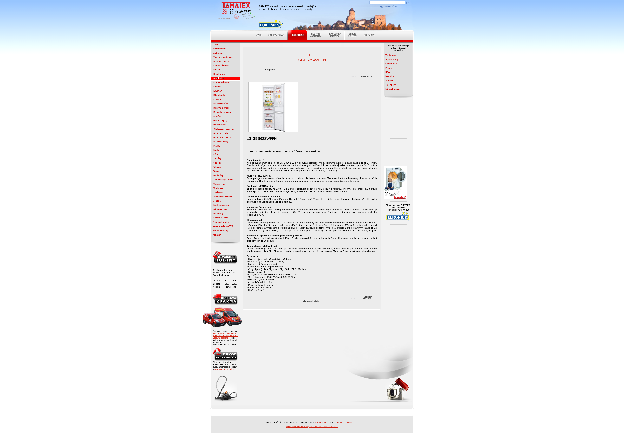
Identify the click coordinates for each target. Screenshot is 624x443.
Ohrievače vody (220, 133)
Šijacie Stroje (392, 59)
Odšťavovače (219, 125)
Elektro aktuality (315, 35)
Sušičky (217, 163)
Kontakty (369, 35)
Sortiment (298, 35)
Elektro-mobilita (220, 218)
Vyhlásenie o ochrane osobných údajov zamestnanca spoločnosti (312, 427)
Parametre (252, 256)
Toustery (217, 171)
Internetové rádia (221, 82)
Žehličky (217, 201)
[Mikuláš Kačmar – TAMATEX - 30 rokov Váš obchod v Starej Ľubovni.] (235, 19)
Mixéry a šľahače (221, 108)
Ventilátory (218, 188)
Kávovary (217, 91)
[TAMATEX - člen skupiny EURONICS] (271, 23)
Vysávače (218, 192)
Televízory (218, 167)
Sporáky (217, 158)
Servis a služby (352, 35)
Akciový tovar (276, 35)
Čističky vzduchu (221, 61)
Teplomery (390, 55)
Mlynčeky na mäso (222, 112)
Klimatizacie (219, 95)
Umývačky (218, 175)
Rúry (215, 154)
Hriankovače (219, 74)
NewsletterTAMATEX (334, 35)
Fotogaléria (269, 69)
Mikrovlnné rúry (220, 103)
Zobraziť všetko (313, 301)
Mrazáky (217, 116)
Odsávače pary (220, 120)
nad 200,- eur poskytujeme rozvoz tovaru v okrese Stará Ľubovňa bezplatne (225, 335)
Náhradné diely (220, 209)
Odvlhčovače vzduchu (223, 129)
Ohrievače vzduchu (222, 137)
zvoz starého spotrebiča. (225, 369)
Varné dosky (219, 184)
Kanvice (217, 87)
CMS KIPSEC (321, 422)
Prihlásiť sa (391, 6)
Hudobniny (218, 213)
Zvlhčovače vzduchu (222, 197)
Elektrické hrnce (221, 65)
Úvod (259, 35)
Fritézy (216, 70)
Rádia (216, 150)
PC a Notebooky (220, 142)
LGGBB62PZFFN (366, 75)
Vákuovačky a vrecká (223, 180)
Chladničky (218, 78)
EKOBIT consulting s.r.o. (347, 422)
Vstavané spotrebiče (223, 57)
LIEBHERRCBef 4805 (367, 297)
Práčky (216, 146)
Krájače (217, 99)
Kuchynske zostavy (222, 205)
